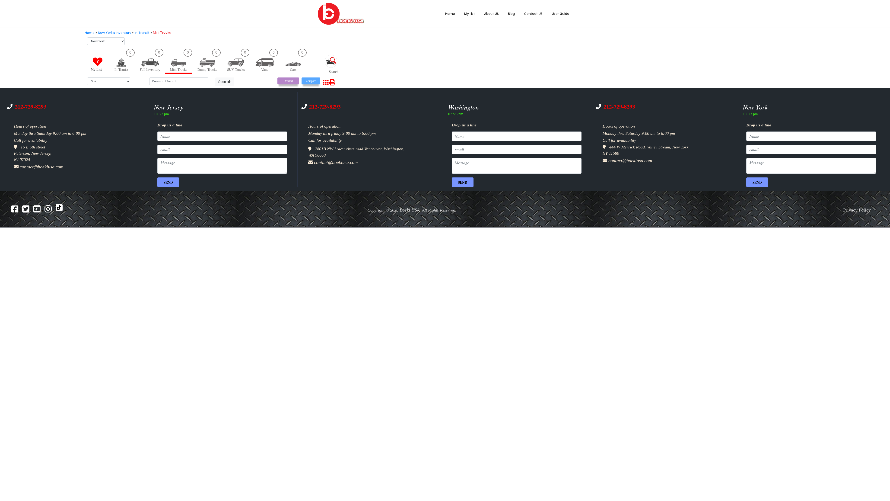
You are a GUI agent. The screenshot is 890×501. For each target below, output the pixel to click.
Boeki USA (410, 207)
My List (476, 14)
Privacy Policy (857, 207)
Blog (516, 14)
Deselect (288, 79)
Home (459, 14)
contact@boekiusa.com (41, 164)
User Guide (561, 14)
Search (224, 80)
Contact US (536, 14)
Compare (311, 79)
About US (497, 14)
